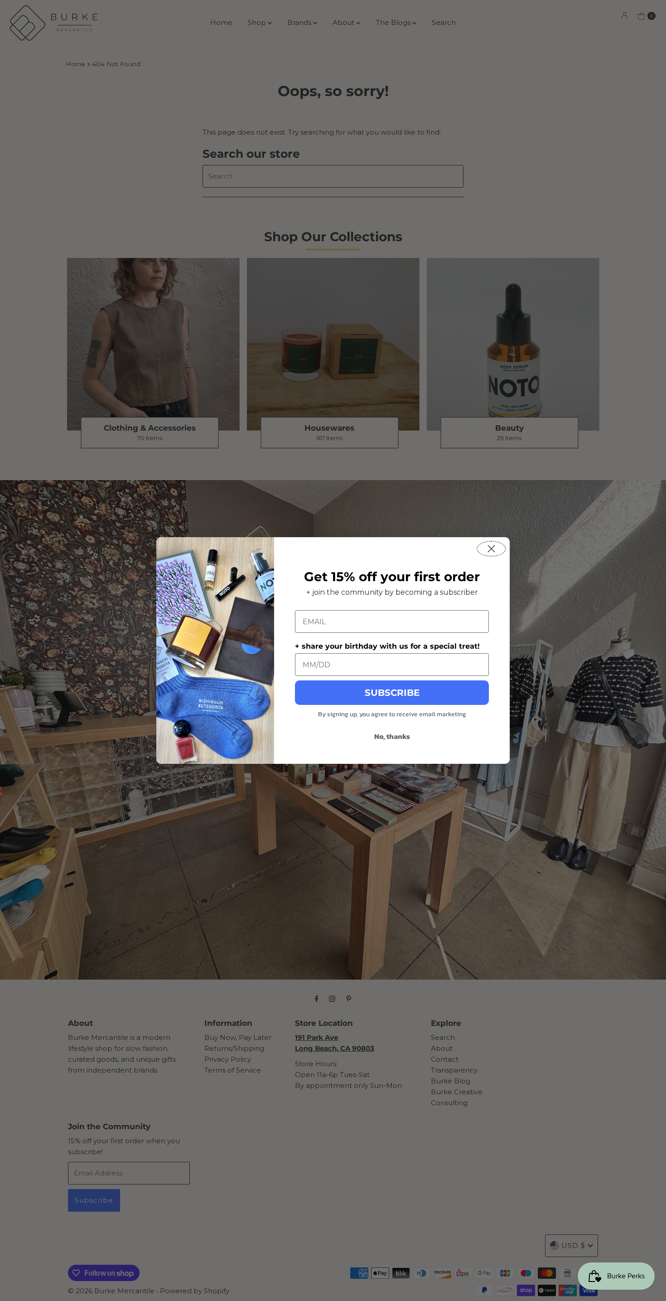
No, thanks (392, 736)
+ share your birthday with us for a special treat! (387, 646)
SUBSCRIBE (392, 692)
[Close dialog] (491, 549)
